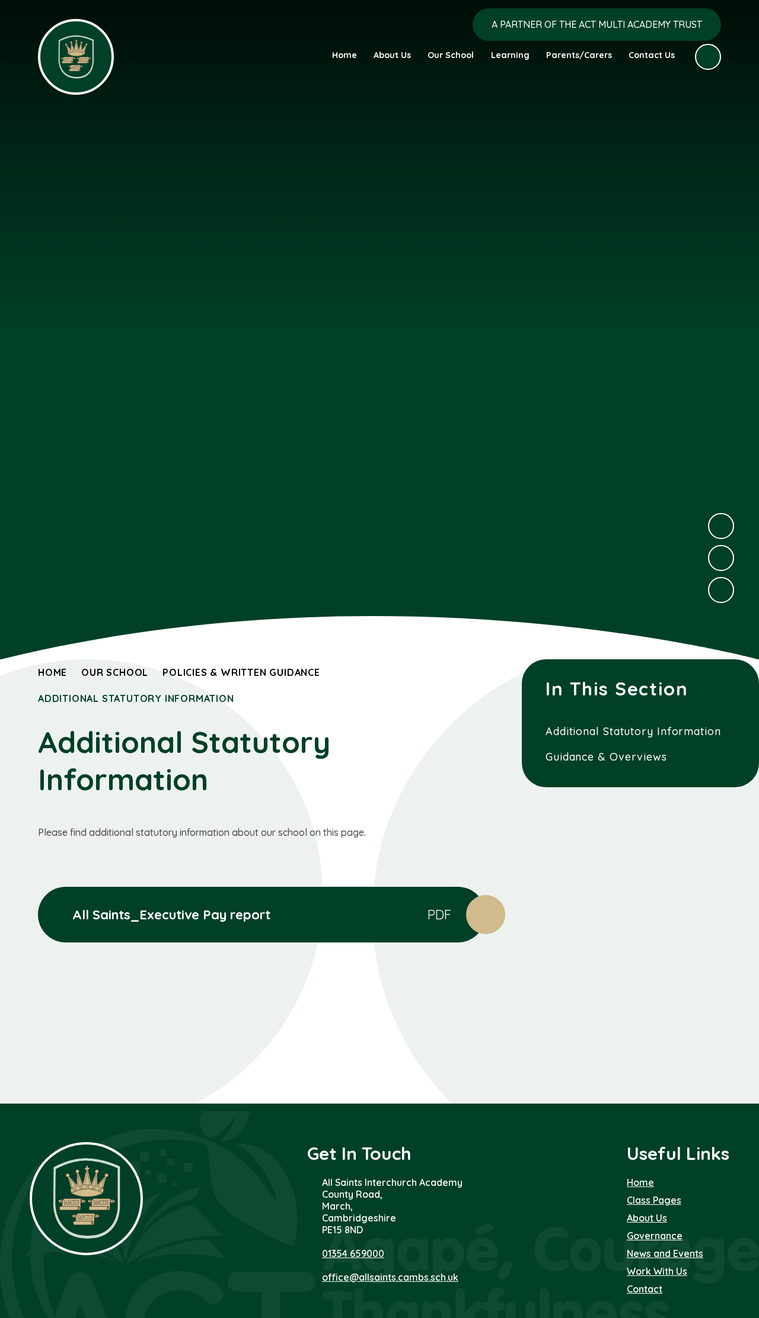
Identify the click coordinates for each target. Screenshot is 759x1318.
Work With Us (657, 1271)
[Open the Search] (708, 57)
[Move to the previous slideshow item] (721, 558)
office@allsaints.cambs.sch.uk (390, 1277)
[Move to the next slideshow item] (721, 526)
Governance (655, 1236)
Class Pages (654, 1200)
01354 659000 (353, 1253)
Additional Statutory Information (136, 698)
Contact (644, 1289)
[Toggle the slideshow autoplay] (721, 590)
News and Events (665, 1253)
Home (52, 672)
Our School (114, 672)
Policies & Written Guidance (241, 672)
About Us (647, 1218)
